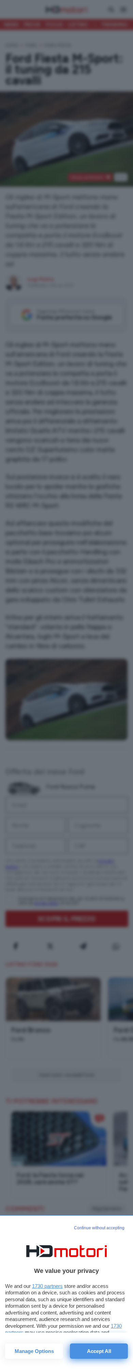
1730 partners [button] (47, 1286)
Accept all (99, 1351)
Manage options (34, 1351)
